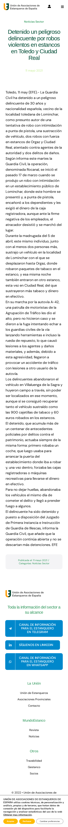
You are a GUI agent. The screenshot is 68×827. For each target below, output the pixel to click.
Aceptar (10, 821)
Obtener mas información (17, 814)
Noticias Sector (34, 21)
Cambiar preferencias (50, 821)
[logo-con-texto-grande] (22, 5)
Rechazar (27, 821)
